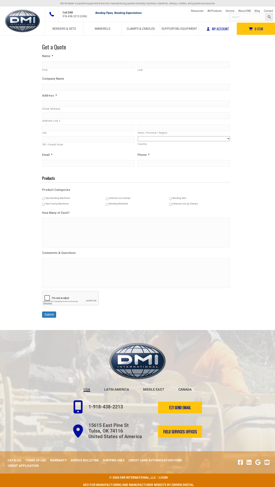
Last (140, 69)
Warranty (58, 460)
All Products (214, 10)
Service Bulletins (85, 460)
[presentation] (70, 298)
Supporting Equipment (179, 28)
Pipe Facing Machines (57, 203)
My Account (220, 28)
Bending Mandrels (118, 203)
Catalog (14, 460)
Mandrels (102, 28)
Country (142, 144)
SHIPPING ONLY (114, 460)
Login (163, 477)
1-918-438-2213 (105, 407)
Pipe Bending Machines (57, 198)
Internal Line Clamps (120, 198)
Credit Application (23, 466)
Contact (268, 10)
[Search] (251, 17)
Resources (197, 10)
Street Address (51, 108)
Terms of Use (35, 460)
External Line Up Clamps (185, 203)
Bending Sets (179, 198)
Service (230, 10)
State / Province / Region (152, 132)
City (44, 132)
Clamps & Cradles (141, 28)
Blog (257, 10)
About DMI (244, 10)
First (45, 69)
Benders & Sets (64, 28)
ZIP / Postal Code (52, 144)
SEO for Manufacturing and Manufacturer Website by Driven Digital (138, 485)
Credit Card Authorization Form (155, 460)
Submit (49, 314)
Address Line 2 (51, 120)
